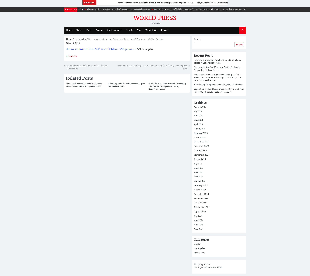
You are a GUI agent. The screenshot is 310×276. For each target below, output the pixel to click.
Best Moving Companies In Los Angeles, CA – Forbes (218, 84)
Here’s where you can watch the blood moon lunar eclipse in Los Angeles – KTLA (148, 2)
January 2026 (200, 137)
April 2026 (199, 124)
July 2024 (198, 216)
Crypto (197, 244)
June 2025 (198, 168)
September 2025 (201, 155)
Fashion (99, 30)
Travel (79, 30)
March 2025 (199, 181)
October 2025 (200, 150)
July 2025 (198, 163)
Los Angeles (71, 56)
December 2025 (201, 142)
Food (88, 30)
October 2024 (200, 203)
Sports (164, 30)
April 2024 (199, 229)
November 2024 (201, 198)
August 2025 (200, 159)
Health (129, 30)
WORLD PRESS (155, 18)
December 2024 (201, 194)
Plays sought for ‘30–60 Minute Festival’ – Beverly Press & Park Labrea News (225, 2)
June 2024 (198, 220)
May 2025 (198, 172)
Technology (150, 30)
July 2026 (198, 111)
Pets (139, 30)
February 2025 (201, 185)
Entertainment (114, 30)
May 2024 (198, 224)
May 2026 (198, 120)
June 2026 (198, 115)
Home (69, 30)
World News (199, 252)
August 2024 (200, 211)
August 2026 (200, 107)
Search (197, 39)
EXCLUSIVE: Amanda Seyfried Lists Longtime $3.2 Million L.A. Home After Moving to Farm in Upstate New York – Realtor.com (202, 9)
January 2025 (200, 189)
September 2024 (202, 207)
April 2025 (198, 176)
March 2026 (199, 128)
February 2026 (201, 133)
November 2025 (201, 146)
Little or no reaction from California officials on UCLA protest (100, 49)
